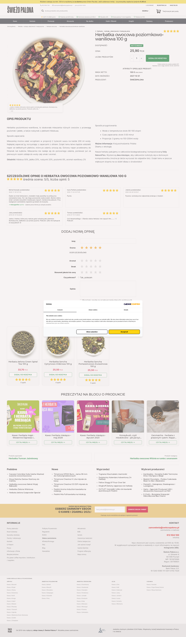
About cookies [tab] (93, 310)
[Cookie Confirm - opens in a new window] (132, 304)
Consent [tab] (60, 310)
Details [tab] (126, 310)
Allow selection (92, 332)
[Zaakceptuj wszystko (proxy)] (124, 332)
